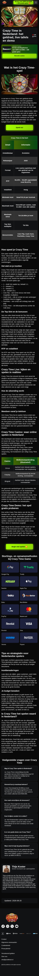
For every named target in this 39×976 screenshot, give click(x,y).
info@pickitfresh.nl (7, 959)
